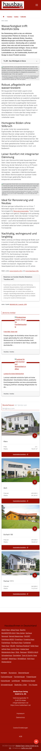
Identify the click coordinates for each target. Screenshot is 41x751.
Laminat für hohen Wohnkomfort (14, 374)
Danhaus (29, 633)
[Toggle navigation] (36, 5)
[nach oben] (36, 741)
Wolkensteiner (6, 662)
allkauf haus (15, 630)
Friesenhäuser (31, 677)
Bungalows (13, 673)
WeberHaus (13, 659)
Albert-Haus (5, 630)
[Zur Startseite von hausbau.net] (3, 16)
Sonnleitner (17, 655)
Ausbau (16, 16)
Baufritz (22, 630)
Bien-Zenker (20, 633)
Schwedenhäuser (7, 685)
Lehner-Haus (5, 649)
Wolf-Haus (30, 659)
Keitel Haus (34, 646)
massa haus (24, 649)
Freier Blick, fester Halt (10, 332)
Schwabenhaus (6, 655)
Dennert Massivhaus (16, 636)
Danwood (4, 636)
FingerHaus (19, 639)
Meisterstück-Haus (8, 652)
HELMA (12, 646)
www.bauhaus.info (32, 271)
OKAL (17, 652)
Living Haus (15, 649)
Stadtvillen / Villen (20, 685)
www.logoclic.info (15, 271)
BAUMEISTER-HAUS (8, 633)
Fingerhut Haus (28, 639)
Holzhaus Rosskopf (23, 646)
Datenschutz (20, 717)
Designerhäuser (23, 673)
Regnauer (23, 652)
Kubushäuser (5, 681)
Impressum (20, 713)
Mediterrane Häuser (28, 681)
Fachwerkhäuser (6, 677)
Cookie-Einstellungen (20, 728)
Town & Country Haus (29, 655)
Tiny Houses (33, 685)
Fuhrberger (27, 643)
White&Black (21, 659)
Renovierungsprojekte (21, 211)
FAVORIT (27, 636)
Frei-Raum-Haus (16, 643)
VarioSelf (4, 659)
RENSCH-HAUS (33, 652)
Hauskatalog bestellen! (19, 454)
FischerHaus (5, 643)
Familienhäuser (19, 677)
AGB (20, 736)
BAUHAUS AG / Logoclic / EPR (18, 304)
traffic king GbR (26, 748)
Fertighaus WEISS (7, 639)
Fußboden (23, 16)
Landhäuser (16, 681)
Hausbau (9, 16)
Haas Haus (5, 646)
